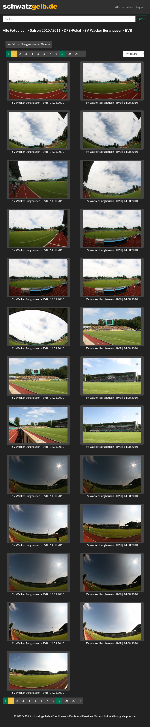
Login (139, 7)
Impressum (129, 716)
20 (69, 53)
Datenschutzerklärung (107, 716)
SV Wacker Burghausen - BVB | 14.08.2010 (38, 102)
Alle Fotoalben (124, 7)
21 (76, 53)
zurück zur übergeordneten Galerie (29, 44)
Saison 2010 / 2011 (45, 30)
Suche (141, 19)
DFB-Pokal (72, 30)
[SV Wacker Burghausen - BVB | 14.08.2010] (38, 81)
